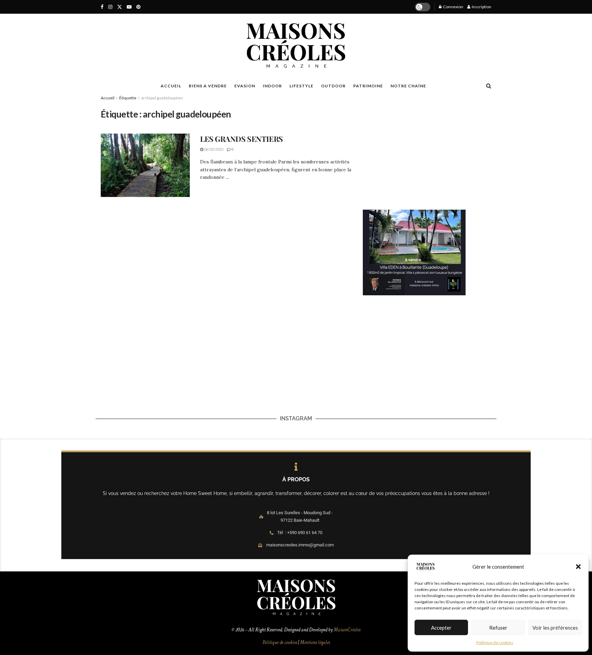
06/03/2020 (213, 149)
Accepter (441, 628)
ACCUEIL (171, 85)
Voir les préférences (555, 628)
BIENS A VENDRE (208, 85)
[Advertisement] (427, 151)
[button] (578, 566)
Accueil (107, 97)
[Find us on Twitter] (119, 7)
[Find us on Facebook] (102, 7)
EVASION (244, 85)
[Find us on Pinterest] (138, 7)
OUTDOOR (333, 85)
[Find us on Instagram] (110, 7)
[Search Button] (488, 85)
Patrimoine (368, 85)
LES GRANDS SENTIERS (241, 139)
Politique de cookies (494, 642)
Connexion (452, 6)
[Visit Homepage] (296, 45)
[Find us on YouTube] (129, 7)
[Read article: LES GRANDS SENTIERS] (145, 165)
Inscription (481, 6)
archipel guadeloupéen (162, 97)
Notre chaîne (408, 85)
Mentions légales (315, 642)
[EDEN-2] (414, 252)
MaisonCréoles (347, 630)
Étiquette (127, 97)
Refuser (498, 628)
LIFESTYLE (301, 85)
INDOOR (272, 85)
